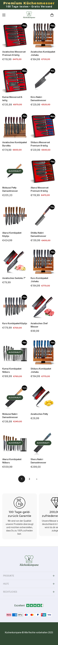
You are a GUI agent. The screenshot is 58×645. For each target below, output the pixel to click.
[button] (52, 15)
